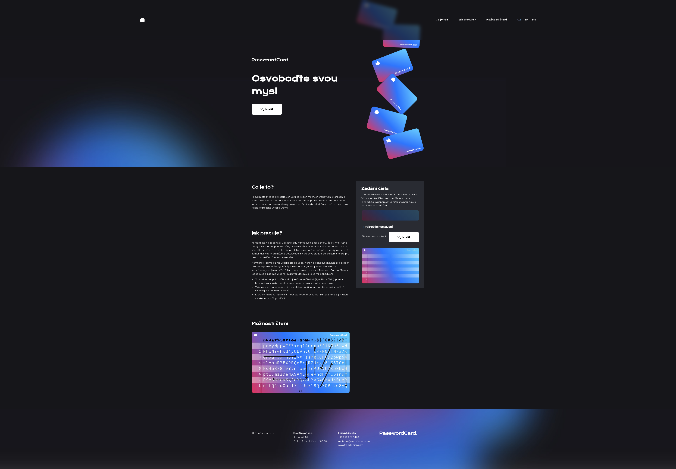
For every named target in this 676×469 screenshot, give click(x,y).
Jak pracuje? (467, 19)
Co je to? (442, 19)
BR (534, 19)
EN (526, 19)
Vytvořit (267, 109)
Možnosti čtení (496, 19)
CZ (519, 19)
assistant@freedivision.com (354, 441)
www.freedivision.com (350, 445)
